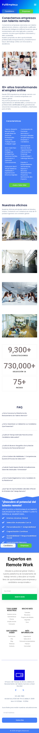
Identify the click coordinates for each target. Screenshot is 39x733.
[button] (35, 5)
